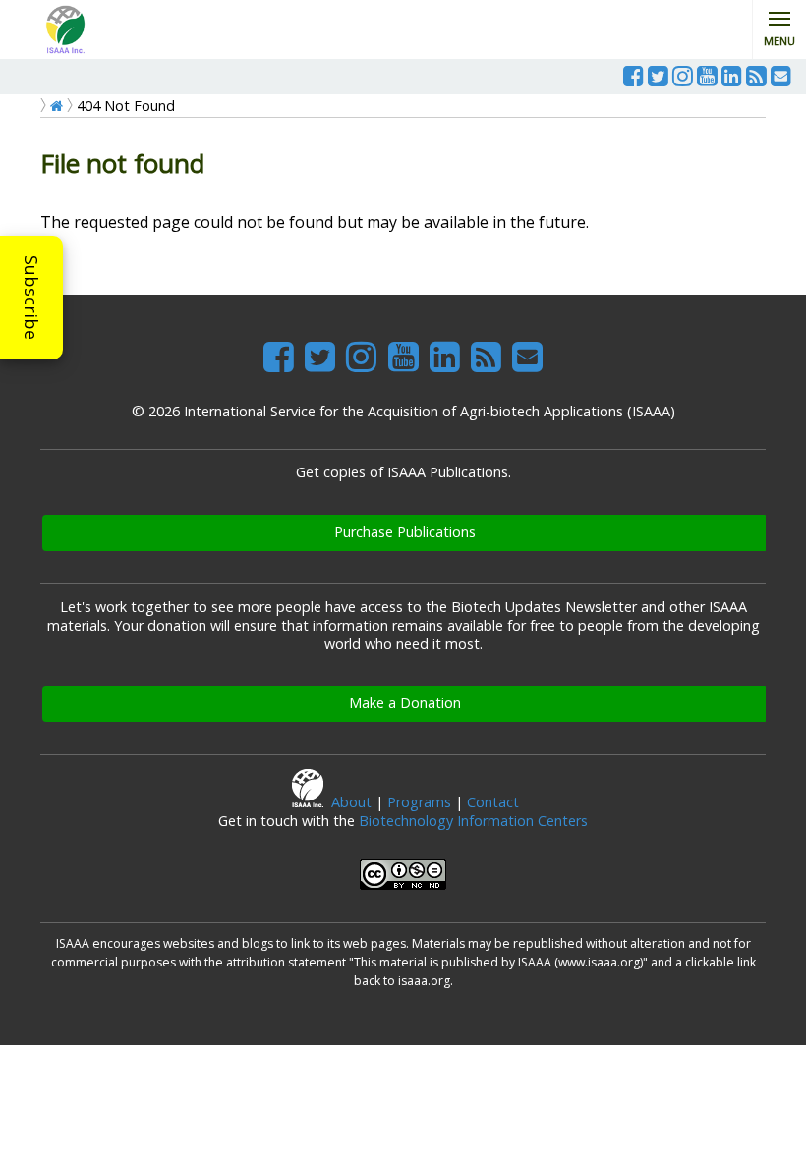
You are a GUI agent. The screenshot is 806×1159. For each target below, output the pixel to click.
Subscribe (31, 297)
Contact (493, 802)
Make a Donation (405, 702)
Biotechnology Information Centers (473, 820)
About (351, 802)
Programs (419, 802)
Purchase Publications (405, 532)
